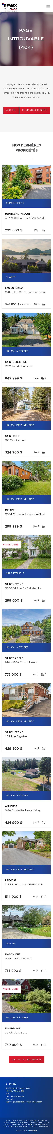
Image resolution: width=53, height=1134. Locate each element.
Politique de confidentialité (34, 1124)
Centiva (32, 1130)
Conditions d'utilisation (14, 1126)
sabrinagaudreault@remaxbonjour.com (24, 1102)
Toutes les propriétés (26, 1060)
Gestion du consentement (37, 1126)
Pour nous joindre (34, 110)
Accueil (11, 110)
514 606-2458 (17, 1096)
